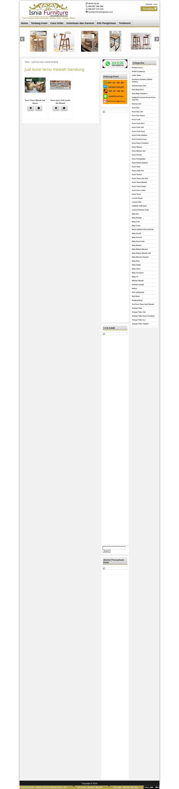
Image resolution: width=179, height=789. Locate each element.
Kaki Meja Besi (138, 90)
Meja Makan (136, 245)
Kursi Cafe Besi (138, 123)
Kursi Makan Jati (138, 151)
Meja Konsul (137, 237)
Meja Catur (136, 226)
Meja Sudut (136, 265)
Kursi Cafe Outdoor (139, 135)
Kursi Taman (137, 175)
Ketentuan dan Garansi (80, 23)
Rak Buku (136, 296)
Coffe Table (136, 75)
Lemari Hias (137, 202)
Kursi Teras (136, 194)
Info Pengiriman (106, 23)
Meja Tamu (136, 269)
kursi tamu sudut (138, 190)
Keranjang (148, 8)
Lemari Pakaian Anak (140, 210)
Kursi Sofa (136, 167)
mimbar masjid (138, 285)
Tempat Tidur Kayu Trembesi (143, 316)
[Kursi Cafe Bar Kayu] (115, 41)
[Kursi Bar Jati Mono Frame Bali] (90, 41)
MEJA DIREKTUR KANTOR (143, 230)
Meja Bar (135, 214)
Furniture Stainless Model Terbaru (142, 80)
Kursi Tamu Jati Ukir (140, 178)
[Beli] (30, 108)
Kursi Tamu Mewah (139, 182)
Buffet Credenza (138, 71)
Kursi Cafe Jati (138, 127)
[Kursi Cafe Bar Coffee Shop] (63, 41)
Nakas (134, 288)
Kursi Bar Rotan (138, 116)
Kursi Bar (136, 108)
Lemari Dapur (137, 198)
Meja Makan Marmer (140, 249)
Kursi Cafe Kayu (138, 131)
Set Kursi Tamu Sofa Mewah (143, 304)
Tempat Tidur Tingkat (140, 324)
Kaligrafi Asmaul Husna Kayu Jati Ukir (143, 98)
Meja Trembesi (137, 273)
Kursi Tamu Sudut (139, 186)
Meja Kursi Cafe (138, 241)
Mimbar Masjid (137, 281)
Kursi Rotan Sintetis (140, 163)
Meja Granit (136, 233)
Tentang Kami (39, 23)
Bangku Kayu (137, 68)
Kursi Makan (137, 147)
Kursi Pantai (137, 155)
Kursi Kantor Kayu (139, 139)
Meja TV (135, 277)
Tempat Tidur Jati (139, 312)
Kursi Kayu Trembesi (140, 143)
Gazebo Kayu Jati (139, 86)
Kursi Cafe (136, 120)
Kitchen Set (136, 104)
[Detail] (38, 108)
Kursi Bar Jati (137, 112)
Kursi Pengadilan (138, 159)
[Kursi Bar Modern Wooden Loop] (38, 41)
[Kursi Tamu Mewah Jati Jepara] (35, 85)
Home (24, 23)
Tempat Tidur (137, 308)
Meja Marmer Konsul (140, 257)
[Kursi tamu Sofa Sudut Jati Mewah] (60, 85)
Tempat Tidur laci (138, 320)
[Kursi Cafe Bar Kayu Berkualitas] (141, 41)
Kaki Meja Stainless (140, 94)
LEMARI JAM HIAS (139, 206)
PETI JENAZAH (138, 292)
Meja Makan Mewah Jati (141, 253)
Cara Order (56, 23)
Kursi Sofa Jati (138, 171)
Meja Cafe (136, 222)
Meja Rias (136, 261)
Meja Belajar (137, 218)
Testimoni (125, 23)
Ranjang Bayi (137, 300)
